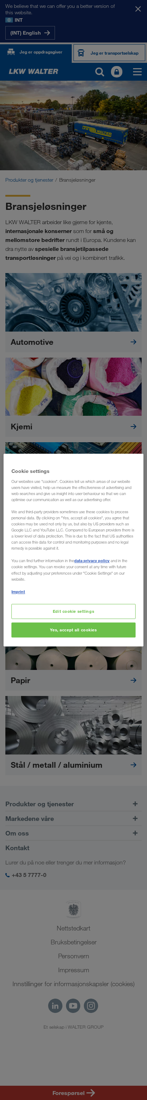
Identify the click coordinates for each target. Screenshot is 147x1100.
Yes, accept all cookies (73, 629)
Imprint (18, 591)
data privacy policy (92, 561)
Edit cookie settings (73, 611)
